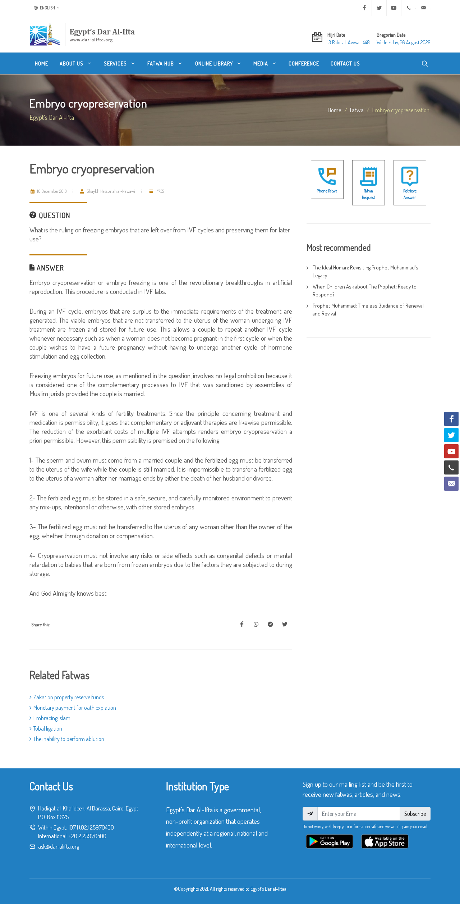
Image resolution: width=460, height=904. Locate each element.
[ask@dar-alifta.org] (423, 8)
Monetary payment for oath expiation (74, 707)
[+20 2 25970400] (408, 8)
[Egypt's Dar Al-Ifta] (82, 34)
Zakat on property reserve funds (68, 697)
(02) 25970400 (96, 827)
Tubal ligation (47, 728)
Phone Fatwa (327, 191)
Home (334, 110)
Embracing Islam (51, 718)
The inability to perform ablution (68, 738)
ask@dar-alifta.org (58, 846)
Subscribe (415, 813)
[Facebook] (364, 8)
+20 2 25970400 (87, 836)
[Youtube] (394, 8)
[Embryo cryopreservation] (242, 624)
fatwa (357, 110)
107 (72, 827)
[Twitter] (379, 8)
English (47, 7)
